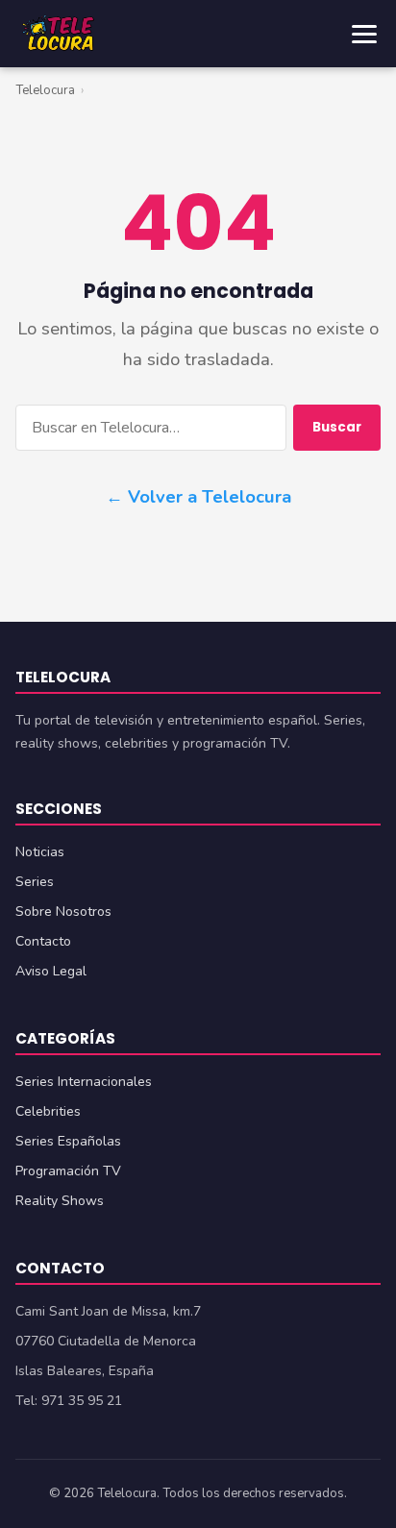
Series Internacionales (83, 1081)
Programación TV (68, 1171)
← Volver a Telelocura (198, 496)
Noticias (39, 852)
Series (34, 882)
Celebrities (48, 1111)
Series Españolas (68, 1141)
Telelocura (45, 90)
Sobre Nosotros (63, 911)
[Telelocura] (57, 34)
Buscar (336, 427)
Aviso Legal (51, 971)
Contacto (43, 941)
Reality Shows (59, 1201)
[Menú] (364, 34)
